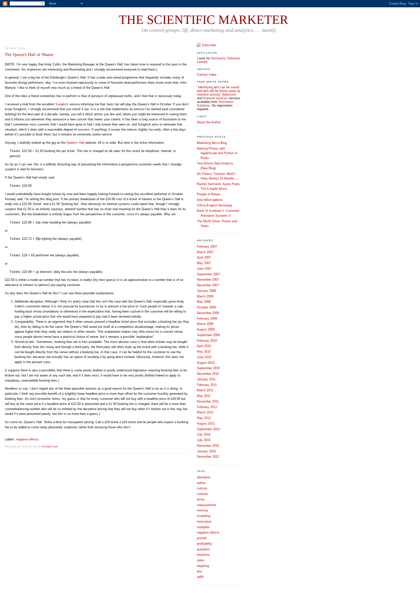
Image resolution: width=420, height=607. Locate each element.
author (201, 483)
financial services (215, 98)
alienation (203, 477)
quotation (203, 549)
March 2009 (205, 324)
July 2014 (203, 434)
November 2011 (208, 401)
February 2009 (207, 318)
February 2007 (207, 246)
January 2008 (206, 291)
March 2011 (205, 390)
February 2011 (207, 385)
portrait (202, 538)
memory (202, 510)
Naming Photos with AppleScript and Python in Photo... (217, 153)
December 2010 (208, 373)
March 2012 (205, 412)
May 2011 (203, 396)
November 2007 (208, 279)
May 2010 (204, 351)
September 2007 (208, 274)
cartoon (202, 488)
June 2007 (204, 268)
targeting (203, 566)
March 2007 (205, 252)
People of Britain (208, 194)
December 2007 (208, 285)
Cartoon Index (207, 74)
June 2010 (204, 357)
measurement (206, 505)
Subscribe (209, 45)
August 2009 (206, 329)
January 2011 (206, 379)
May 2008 (204, 302)
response (203, 554)
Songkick (62, 104)
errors (201, 499)
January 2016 (206, 451)
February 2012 (207, 407)
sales (200, 560)
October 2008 (206, 307)
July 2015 (203, 440)
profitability (204, 543)
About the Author (208, 122)
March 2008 (205, 296)
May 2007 (204, 263)
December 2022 (208, 456)
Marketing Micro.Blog (212, 143)
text (199, 571)
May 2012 (204, 418)
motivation (204, 521)
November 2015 (208, 445)
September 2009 (208, 335)
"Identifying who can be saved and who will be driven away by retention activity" (218, 90)
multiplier (203, 527)
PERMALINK (50, 446)
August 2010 (206, 363)
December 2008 (208, 313)
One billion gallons (210, 200)
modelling (203, 516)
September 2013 (208, 429)
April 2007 (204, 257)
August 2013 (206, 423)
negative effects (27, 439)
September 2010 (208, 368)
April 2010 (204, 346)
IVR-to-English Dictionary (214, 205)
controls (202, 494)
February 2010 (207, 340)
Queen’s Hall (75, 142)
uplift (200, 577)
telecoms (229, 94)
